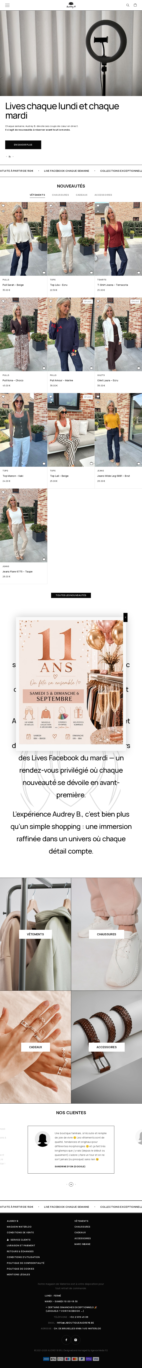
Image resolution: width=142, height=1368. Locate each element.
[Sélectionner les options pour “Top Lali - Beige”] (91, 463)
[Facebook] (66, 1340)
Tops (53, 279)
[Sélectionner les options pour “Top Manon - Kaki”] (44, 463)
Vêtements (37, 194)
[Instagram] (75, 1340)
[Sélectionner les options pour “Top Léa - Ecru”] (91, 272)
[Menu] (7, 5)
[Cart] (135, 5)
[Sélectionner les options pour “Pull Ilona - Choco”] (44, 368)
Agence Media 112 (99, 1350)
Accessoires (103, 194)
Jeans (100, 470)
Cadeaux (82, 194)
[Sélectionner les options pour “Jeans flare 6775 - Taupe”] (44, 559)
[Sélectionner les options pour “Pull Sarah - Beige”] (44, 272)
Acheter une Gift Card (28, 131)
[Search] (127, 5)
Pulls (6, 279)
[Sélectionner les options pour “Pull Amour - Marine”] (91, 368)
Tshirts (101, 279)
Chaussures (60, 194)
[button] (6, 156)
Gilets (101, 375)
